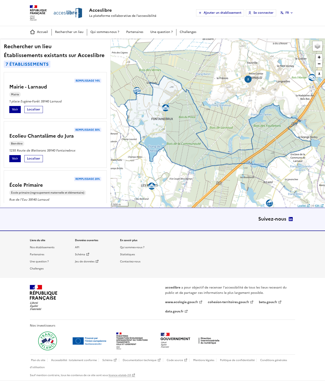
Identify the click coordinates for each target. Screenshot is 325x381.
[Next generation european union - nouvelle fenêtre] (90, 341)
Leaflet (302, 205)
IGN (317, 205)
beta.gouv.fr (268, 302)
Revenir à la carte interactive (145, 43)
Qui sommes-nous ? (104, 32)
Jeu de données (84, 262)
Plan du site (38, 360)
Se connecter (263, 12)
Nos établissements (42, 247)
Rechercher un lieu (69, 32)
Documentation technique (140, 360)
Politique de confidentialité (237, 360)
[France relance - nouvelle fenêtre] (47, 341)
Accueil (42, 32)
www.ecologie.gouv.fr (181, 302)
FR (287, 12)
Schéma (80, 254)
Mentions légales (203, 360)
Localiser (35, 110)
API (77, 247)
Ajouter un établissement (222, 12)
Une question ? (161, 32)
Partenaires (134, 32)
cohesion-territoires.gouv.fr (228, 302)
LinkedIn (290, 219)
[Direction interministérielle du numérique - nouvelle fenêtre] (191, 340)
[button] (317, 46)
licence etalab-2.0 (120, 375)
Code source (175, 360)
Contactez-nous (130, 262)
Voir (16, 110)
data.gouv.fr (174, 311)
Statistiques (127, 254)
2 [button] (248, 79)
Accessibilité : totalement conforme (74, 360)
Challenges (188, 32)
